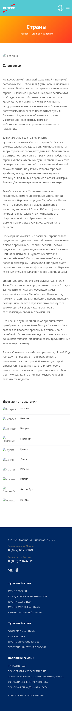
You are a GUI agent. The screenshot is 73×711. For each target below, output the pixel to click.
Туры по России (17, 591)
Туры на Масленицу (19, 601)
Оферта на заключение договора (28, 681)
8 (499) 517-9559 (20, 550)
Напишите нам (17, 665)
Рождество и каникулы (21, 631)
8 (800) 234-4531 (20, 561)
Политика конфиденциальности (27, 687)
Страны (36, 33)
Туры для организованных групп (27, 596)
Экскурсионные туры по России (27, 647)
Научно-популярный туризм (25, 612)
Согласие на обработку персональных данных (36, 676)
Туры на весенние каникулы (24, 607)
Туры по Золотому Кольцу (23, 641)
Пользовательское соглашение (27, 671)
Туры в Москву (16, 636)
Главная (24, 33)
